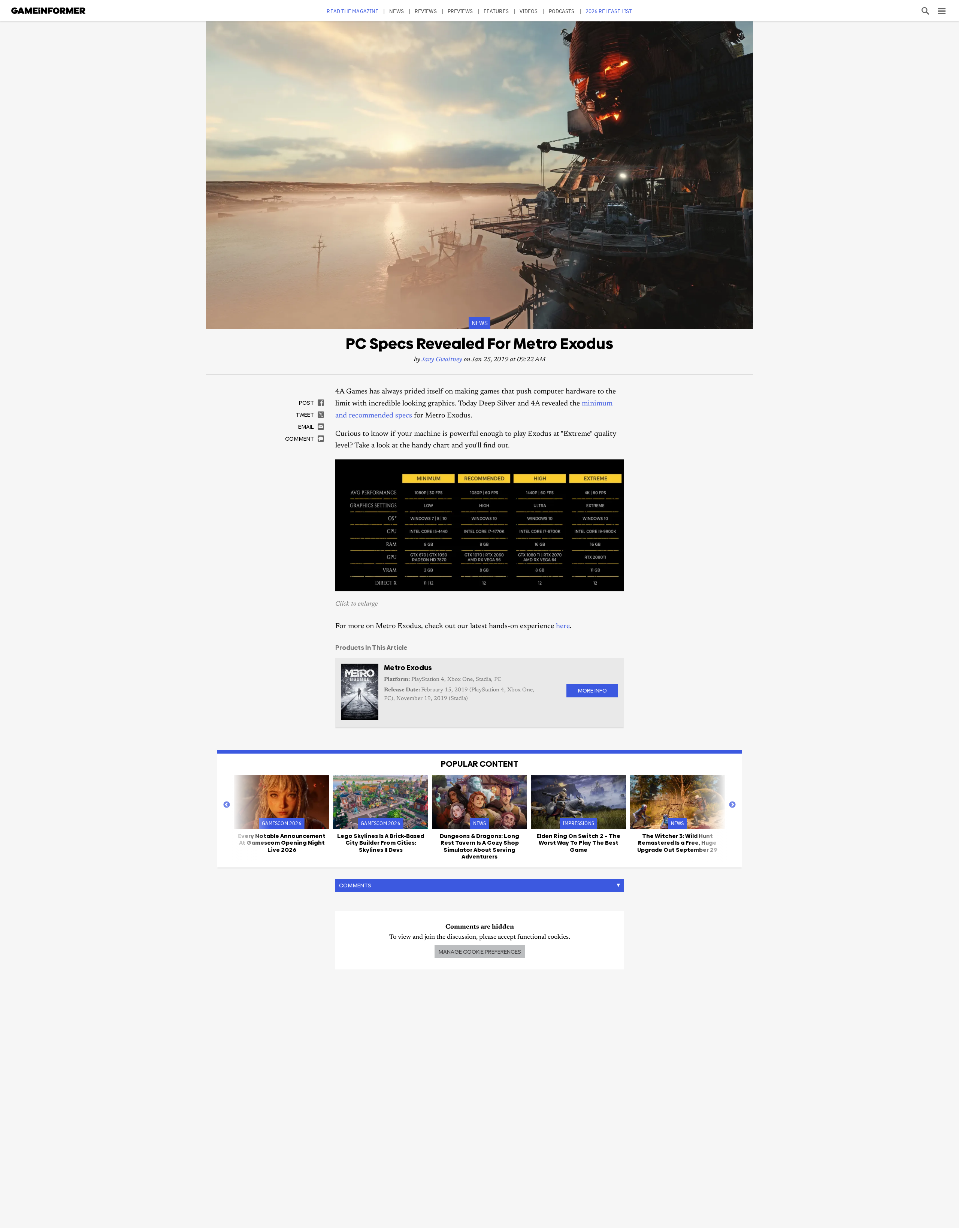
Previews (460, 11)
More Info (592, 690)
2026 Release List (609, 11)
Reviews (426, 11)
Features (496, 11)
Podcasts (562, 11)
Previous (226, 805)
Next (732, 805)
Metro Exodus (408, 667)
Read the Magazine (352, 11)
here (563, 626)
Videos (529, 11)
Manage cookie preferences (479, 952)
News (396, 11)
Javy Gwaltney (441, 360)
